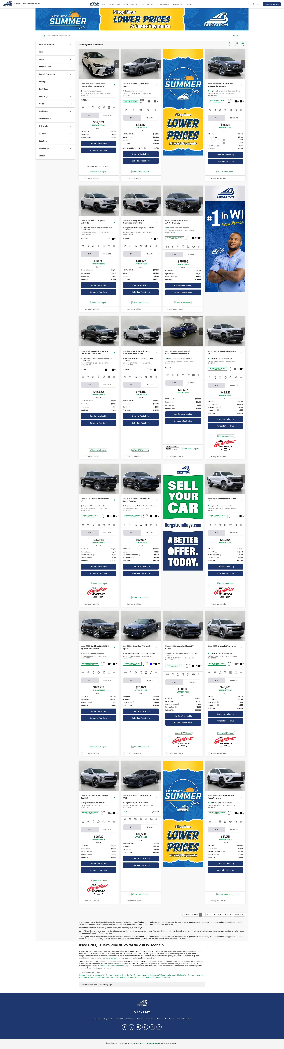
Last (227, 914)
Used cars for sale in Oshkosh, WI (157, 977)
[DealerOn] (112, 1043)
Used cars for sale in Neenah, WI (131, 977)
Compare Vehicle (92, 178)
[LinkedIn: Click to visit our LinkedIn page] (145, 1027)
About (159, 1019)
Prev (195, 914)
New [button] (103, 4)
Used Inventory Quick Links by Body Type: (97, 984)
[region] (98, 134)
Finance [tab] (107, 115)
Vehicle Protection (184, 1019)
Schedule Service (272, 4)
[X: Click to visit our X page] (131, 1027)
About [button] (189, 4)
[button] (116, 64)
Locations (177, 4)
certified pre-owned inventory (112, 966)
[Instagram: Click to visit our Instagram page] (152, 1027)
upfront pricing (111, 958)
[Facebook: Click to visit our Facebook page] (124, 1027)
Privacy (142, 1043)
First (187, 914)
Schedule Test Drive (98, 150)
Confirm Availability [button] (98, 143)
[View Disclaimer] (114, 107)
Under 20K (119, 1019)
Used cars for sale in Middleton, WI (104, 977)
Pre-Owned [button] (115, 4)
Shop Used (108, 1019)
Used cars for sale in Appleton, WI (91, 975)
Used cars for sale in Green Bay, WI (119, 975)
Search (235, 35)
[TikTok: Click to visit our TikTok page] (159, 1027)
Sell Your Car (147, 4)
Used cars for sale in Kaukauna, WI (147, 975)
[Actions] (114, 85)
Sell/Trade (130, 1019)
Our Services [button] (163, 4)
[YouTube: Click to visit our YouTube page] (138, 1027)
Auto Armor (169, 1019)
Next (219, 914)
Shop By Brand (130, 4)
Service (140, 1019)
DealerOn (136, 1043)
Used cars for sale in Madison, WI (173, 975)
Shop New (96, 1019)
